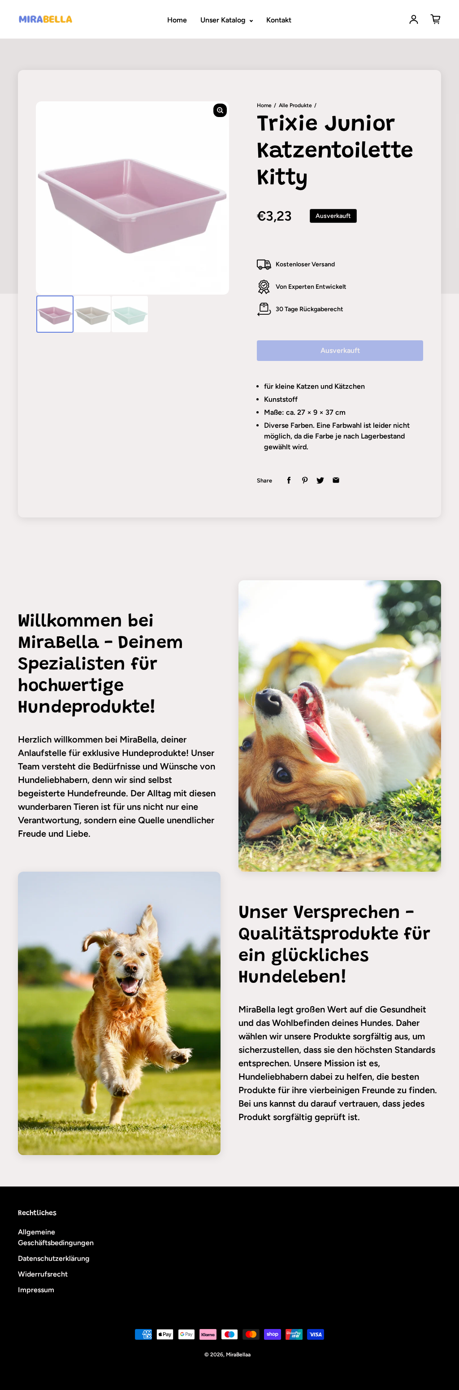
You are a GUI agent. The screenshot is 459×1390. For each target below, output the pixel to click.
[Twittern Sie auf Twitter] (320, 480)
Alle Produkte (295, 105)
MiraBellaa (238, 1354)
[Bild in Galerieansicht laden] (55, 314)
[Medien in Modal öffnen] (220, 110)
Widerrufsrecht (43, 1274)
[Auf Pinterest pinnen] (304, 480)
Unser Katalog (223, 20)
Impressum (36, 1290)
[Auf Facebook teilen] (288, 480)
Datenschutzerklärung (54, 1258)
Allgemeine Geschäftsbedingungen (56, 1237)
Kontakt (278, 20)
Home (177, 20)
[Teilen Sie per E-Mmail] (336, 480)
